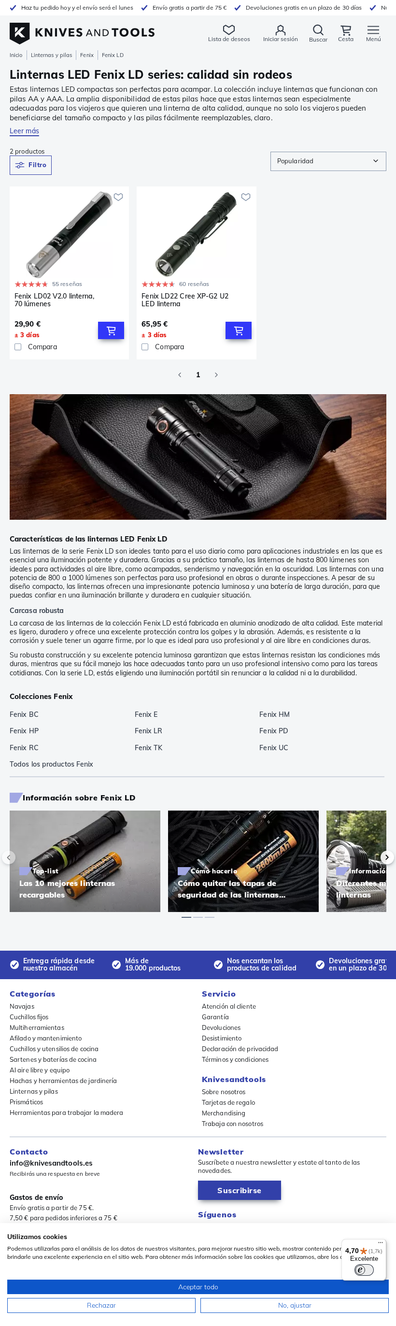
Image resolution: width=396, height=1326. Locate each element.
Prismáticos (26, 1102)
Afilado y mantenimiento (46, 1038)
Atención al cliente (229, 1006)
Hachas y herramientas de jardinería (63, 1080)
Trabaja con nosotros (232, 1123)
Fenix (87, 55)
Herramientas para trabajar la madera (67, 1112)
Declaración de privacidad (240, 1049)
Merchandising (223, 1113)
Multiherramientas (37, 1027)
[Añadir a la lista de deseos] (118, 197)
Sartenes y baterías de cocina (53, 1059)
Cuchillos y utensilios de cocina (54, 1049)
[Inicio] (82, 28)
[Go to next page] (216, 375)
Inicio (16, 55)
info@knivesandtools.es (51, 1163)
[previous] (25, 857)
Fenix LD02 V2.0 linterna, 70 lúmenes (54, 300)
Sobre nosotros (223, 1092)
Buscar (318, 39)
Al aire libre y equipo (40, 1070)
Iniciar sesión (280, 39)
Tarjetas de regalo (228, 1102)
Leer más (24, 131)
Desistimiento (221, 1038)
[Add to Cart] (111, 330)
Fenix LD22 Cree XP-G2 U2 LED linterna (184, 300)
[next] (370, 857)
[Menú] (380, 1245)
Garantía (215, 1017)
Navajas (22, 1006)
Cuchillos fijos (29, 1017)
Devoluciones (221, 1027)
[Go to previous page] (179, 375)
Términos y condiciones (235, 1059)
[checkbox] (17, 346)
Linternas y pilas (51, 55)
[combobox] (328, 161)
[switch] (364, 1270)
